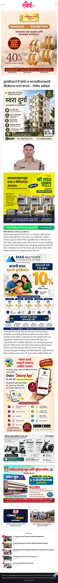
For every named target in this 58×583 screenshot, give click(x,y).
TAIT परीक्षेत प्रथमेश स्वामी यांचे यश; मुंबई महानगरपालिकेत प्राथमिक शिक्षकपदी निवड (28, 537)
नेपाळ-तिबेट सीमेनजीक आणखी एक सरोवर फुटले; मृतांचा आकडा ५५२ (26, 557)
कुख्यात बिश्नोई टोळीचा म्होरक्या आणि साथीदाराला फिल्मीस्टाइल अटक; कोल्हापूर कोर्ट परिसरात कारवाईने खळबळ (33, 550)
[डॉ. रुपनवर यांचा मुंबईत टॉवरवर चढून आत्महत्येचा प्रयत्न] (7, 565)
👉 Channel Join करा (46, 227)
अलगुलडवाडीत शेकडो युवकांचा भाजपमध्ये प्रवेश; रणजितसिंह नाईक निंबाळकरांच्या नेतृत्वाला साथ (30, 543)
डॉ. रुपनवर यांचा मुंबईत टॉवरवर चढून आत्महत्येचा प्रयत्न (23, 563)
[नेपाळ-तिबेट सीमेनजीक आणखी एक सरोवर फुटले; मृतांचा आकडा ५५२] (7, 559)
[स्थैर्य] (29, 5)
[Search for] (56, 5)
